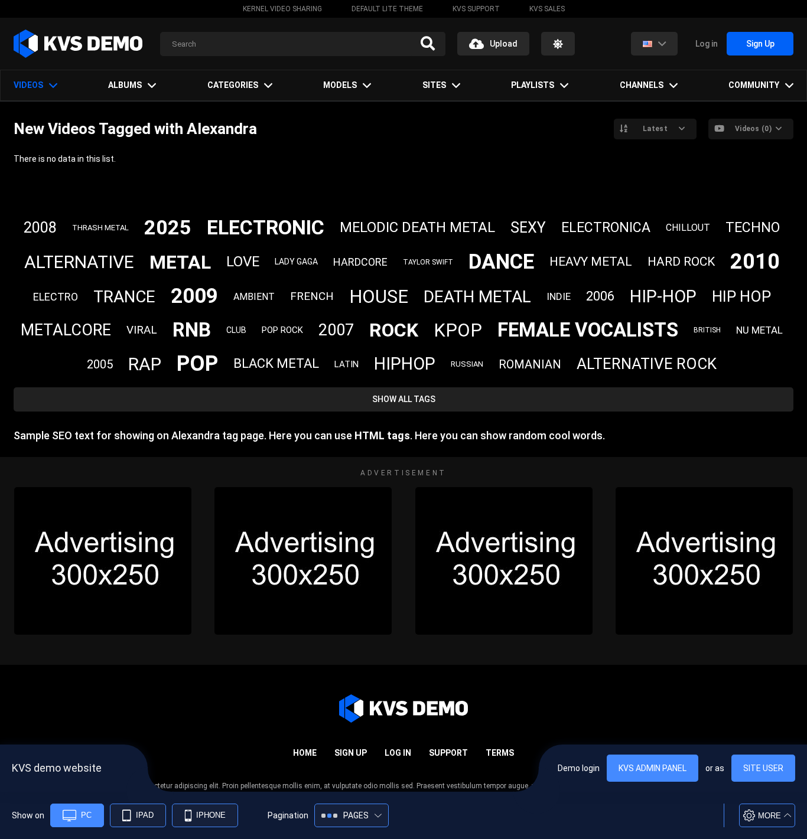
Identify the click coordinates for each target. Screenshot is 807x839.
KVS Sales (547, 9)
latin (346, 364)
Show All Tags (403, 399)
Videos (28, 85)
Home (305, 753)
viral (141, 330)
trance (124, 296)
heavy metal (590, 261)
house (378, 297)
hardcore (360, 262)
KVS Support (476, 9)
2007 (336, 330)
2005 (100, 364)
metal (180, 262)
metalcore (66, 330)
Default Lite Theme (387, 9)
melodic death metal (417, 227)
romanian (530, 364)
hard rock (681, 261)
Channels (641, 85)
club (236, 330)
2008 (40, 227)
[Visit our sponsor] (102, 561)
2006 (600, 296)
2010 (755, 261)
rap (144, 364)
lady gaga (296, 261)
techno (752, 228)
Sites (434, 85)
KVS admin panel (652, 768)
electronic (265, 227)
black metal (276, 363)
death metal (477, 296)
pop (197, 363)
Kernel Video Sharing (282, 9)
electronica (605, 228)
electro (55, 296)
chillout (688, 227)
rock (393, 330)
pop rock (282, 330)
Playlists (532, 85)
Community (753, 85)
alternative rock (647, 364)
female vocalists (587, 329)
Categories (232, 85)
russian (467, 364)
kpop (458, 330)
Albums (125, 85)
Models (340, 85)
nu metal (759, 330)
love (242, 261)
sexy (528, 227)
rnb (192, 329)
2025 (167, 227)
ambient (254, 296)
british (707, 330)
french (312, 296)
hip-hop (663, 296)
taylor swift (428, 262)
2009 (194, 296)
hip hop (741, 296)
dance (501, 262)
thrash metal (100, 227)
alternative (79, 262)
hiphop (404, 364)
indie (558, 296)
